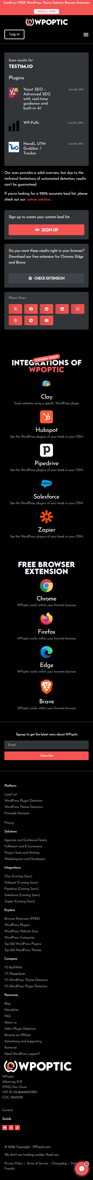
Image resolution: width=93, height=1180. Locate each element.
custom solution (38, 200)
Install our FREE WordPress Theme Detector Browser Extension (46, 3)
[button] (15, 309)
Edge (46, 665)
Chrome (46, 599)
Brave (46, 702)
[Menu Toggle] (86, 34)
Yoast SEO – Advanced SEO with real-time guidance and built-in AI (36, 99)
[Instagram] (11, 1127)
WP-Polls (31, 123)
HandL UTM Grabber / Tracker (34, 148)
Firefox (46, 632)
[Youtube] (4, 1127)
